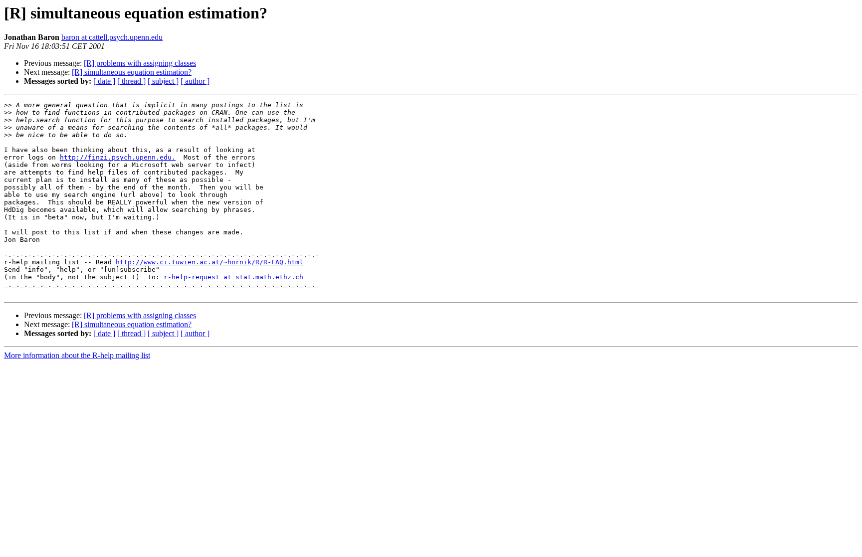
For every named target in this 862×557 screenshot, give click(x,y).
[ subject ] (163, 81)
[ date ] (104, 81)
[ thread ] (131, 81)
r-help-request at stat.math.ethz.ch (233, 277)
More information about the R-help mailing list (77, 355)
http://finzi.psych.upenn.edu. (118, 157)
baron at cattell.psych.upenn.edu (112, 37)
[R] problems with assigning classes (140, 63)
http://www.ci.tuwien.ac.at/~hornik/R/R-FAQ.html (209, 262)
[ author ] (195, 81)
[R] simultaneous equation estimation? (132, 72)
